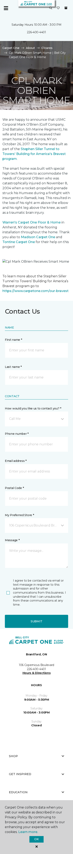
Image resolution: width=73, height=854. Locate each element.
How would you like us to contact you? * (33, 408)
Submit (36, 621)
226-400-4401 (36, 32)
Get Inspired (20, 774)
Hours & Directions (37, 673)
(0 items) (65, 8)
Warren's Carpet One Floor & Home (31, 222)
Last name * (13, 366)
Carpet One (10, 48)
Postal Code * (14, 488)
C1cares (47, 48)
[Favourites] (58, 8)
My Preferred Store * (19, 515)
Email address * (16, 460)
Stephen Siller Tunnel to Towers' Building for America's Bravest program (34, 154)
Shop (13, 756)
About (30, 48)
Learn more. (28, 832)
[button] (51, 8)
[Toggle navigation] (6, 8)
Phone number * (17, 433)
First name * (13, 339)
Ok (36, 839)
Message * (12, 540)
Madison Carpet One (38, 237)
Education (18, 792)
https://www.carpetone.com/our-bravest (35, 291)
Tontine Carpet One (18, 242)
